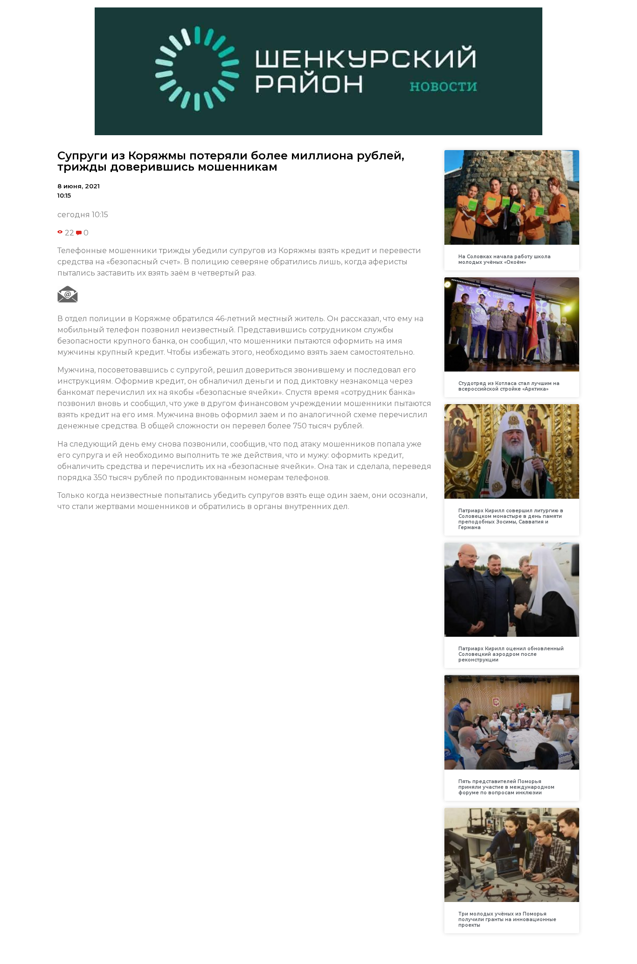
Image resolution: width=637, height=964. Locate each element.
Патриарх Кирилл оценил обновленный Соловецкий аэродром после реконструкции (511, 654)
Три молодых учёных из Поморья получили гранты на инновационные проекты (507, 919)
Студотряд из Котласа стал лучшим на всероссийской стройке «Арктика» (509, 386)
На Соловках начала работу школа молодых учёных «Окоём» (504, 259)
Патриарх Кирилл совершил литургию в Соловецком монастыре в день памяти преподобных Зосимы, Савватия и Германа (510, 519)
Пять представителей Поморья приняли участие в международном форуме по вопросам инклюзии (506, 787)
